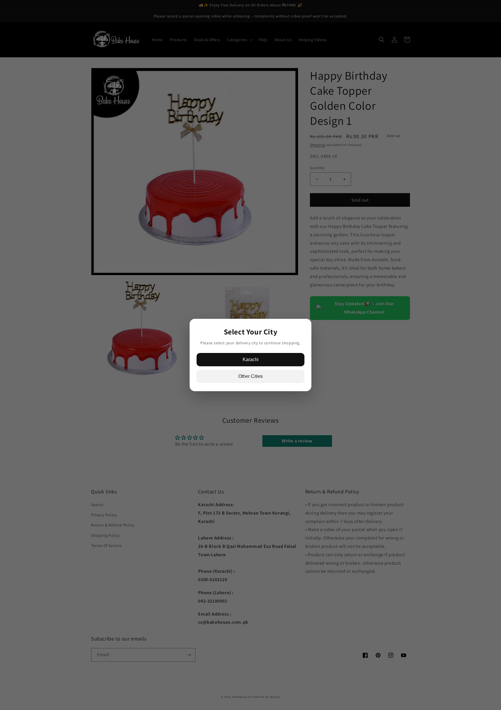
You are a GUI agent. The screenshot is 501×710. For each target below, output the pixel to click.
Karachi (251, 359)
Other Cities (250, 376)
